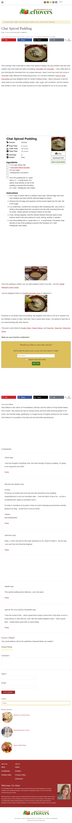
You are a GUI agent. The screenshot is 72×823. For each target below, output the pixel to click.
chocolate (39, 69)
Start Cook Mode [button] (58, 162)
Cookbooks (5, 771)
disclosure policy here (47, 36)
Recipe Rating (6, 647)
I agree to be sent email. (37, 360)
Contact (18, 771)
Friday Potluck (37, 328)
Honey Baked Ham (20, 745)
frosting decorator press (32, 293)
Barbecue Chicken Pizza (22, 715)
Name (4, 674)
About (17, 767)
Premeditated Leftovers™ (36, 11)
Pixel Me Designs (39, 820)
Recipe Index (6, 775)
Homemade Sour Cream (21, 730)
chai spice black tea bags (20, 167)
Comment (5, 656)
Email (4, 683)
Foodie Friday (26, 328)
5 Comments (23, 32)
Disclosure (19, 779)
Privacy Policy (20, 775)
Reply (7, 472)
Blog (3, 767)
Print (59, 154)
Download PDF (58, 158)
